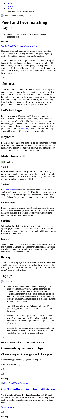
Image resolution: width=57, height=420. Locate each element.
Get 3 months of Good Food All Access (28, 389)
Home (9, 3)
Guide (9, 8)
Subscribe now (7, 407)
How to (10, 6)
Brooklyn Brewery (9, 190)
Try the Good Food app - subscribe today (19, 46)
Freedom (24, 128)
